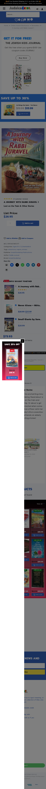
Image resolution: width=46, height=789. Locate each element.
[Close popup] (22, 341)
